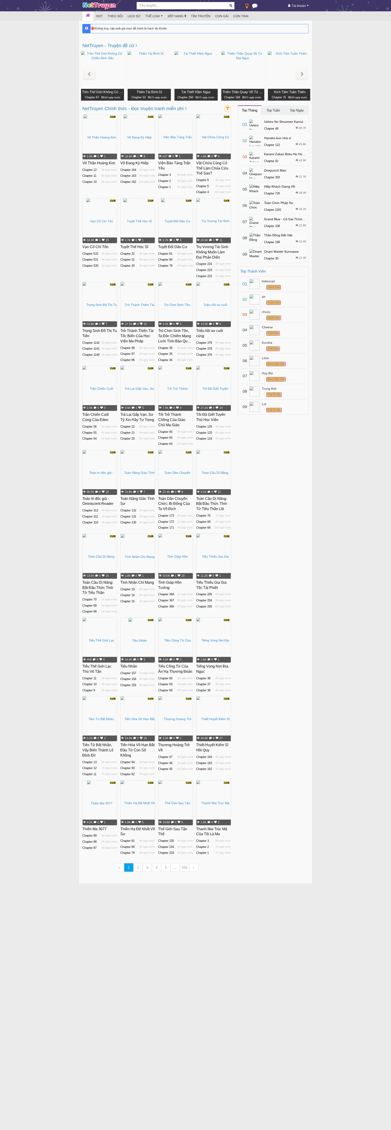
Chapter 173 (166, 515)
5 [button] (166, 867)
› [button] (193, 867)
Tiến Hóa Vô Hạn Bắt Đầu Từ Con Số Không (137, 750)
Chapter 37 (203, 684)
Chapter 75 (279, 97)
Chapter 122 (272, 145)
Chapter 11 (89, 175)
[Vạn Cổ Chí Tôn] (99, 221)
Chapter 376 (204, 354)
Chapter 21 (127, 432)
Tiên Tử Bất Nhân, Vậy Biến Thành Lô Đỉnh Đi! (97, 750)
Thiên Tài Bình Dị (149, 92)
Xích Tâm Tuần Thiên (289, 92)
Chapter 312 (90, 510)
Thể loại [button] (152, 16)
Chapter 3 (164, 175)
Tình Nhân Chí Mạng (137, 582)
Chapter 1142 (91, 342)
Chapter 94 (127, 762)
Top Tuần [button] (273, 110)
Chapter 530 (90, 265)
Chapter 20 (127, 438)
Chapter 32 (127, 253)
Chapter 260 (185, 97)
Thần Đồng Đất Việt (278, 235)
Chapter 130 (128, 522)
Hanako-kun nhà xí (277, 138)
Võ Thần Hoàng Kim (98, 163)
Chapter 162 (128, 182)
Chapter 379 (204, 342)
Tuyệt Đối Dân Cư (172, 247)
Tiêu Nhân (128, 666)
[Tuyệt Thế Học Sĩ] (137, 221)
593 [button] (184, 867)
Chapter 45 (165, 769)
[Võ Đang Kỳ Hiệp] (138, 137)
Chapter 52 (138, 97)
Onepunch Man (275, 170)
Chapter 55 (89, 432)
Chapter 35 (165, 354)
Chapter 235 (166, 840)
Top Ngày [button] (297, 110)
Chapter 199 (272, 242)
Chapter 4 (202, 192)
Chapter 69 (203, 521)
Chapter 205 (204, 594)
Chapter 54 (89, 438)
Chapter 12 (89, 170)
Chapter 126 (204, 426)
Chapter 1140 (91, 354)
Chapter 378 (204, 348)
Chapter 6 (202, 180)
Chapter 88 (89, 841)
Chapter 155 (128, 685)
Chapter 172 (166, 521)
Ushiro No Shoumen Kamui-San (287, 121)
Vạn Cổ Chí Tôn (95, 247)
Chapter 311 (90, 516)
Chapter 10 (89, 182)
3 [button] (147, 867)
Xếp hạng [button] (175, 16)
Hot (99, 16)
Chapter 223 (204, 270)
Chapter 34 (165, 360)
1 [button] (129, 867)
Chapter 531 (90, 259)
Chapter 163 (128, 175)
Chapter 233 (166, 852)
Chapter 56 (89, 426)
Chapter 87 (89, 847)
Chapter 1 (164, 187)
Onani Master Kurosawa (281, 251)
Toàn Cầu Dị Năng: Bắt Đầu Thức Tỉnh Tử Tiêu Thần (97, 588)
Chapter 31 (127, 259)
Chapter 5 (202, 186)
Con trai (240, 16)
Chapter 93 (127, 768)
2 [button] (138, 867)
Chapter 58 (165, 690)
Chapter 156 (128, 679)
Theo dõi (115, 16)
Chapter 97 (127, 354)
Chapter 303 (272, 177)
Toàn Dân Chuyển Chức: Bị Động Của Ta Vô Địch (174, 504)
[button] (89, 74)
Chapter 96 (127, 360)
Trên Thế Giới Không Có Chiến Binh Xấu (102, 92)
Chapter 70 (203, 515)
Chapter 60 (165, 678)
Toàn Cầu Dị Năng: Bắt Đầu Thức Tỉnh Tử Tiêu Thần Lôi (211, 504)
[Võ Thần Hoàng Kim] (99, 137)
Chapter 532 (90, 253)
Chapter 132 (128, 510)
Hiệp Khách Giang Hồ (279, 186)
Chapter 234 (166, 847)
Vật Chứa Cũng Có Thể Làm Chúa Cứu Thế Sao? (212, 168)
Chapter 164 (128, 170)
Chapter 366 (166, 606)
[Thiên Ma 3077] (99, 803)
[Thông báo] (254, 7)
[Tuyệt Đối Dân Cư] (175, 221)
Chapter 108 (272, 226)
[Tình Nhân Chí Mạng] (138, 556)
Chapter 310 (90, 522)
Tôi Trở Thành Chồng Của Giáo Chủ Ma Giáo (171, 420)
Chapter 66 (165, 431)
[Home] (87, 16)
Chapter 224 (204, 264)
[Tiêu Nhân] (138, 640)
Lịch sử (134, 16)
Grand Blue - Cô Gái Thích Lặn (286, 219)
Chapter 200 (204, 606)
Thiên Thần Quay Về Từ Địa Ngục (242, 92)
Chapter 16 (127, 601)
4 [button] (156, 867)
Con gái (222, 16)
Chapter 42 (271, 161)
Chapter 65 (165, 437)
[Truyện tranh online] (106, 6)
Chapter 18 (127, 595)
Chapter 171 (166, 527)
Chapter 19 (127, 589)
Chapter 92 (127, 774)
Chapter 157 (128, 673)
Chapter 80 (165, 259)
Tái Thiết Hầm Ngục (196, 92)
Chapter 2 (164, 181)
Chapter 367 (166, 600)
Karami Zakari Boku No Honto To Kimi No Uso (297, 154)
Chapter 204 (204, 600)
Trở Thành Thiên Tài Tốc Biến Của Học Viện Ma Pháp (137, 336)
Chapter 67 (92, 97)
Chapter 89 (89, 835)
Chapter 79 (165, 265)
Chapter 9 (88, 690)
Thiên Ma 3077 (94, 829)
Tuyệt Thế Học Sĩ (134, 247)
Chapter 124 (204, 438)
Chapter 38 (203, 678)
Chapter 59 (165, 684)
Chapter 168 (232, 97)
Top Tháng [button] (249, 110)
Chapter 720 (272, 193)
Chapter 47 (165, 757)
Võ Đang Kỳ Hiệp (134, 163)
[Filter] (227, 108)
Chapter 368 (166, 594)
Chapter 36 (165, 348)
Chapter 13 (89, 762)
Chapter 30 (127, 265)
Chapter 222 (204, 276)
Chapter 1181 (272, 209)
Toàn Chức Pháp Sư (278, 203)
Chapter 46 (165, 763)
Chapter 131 (128, 516)
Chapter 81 (165, 253)
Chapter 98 (127, 348)
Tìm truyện (200, 16)
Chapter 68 (203, 527)
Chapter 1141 (91, 348)
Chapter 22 (127, 426)
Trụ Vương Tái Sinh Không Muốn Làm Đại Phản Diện (212, 252)
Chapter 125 (204, 432)
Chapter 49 (271, 128)
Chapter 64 (165, 443)
